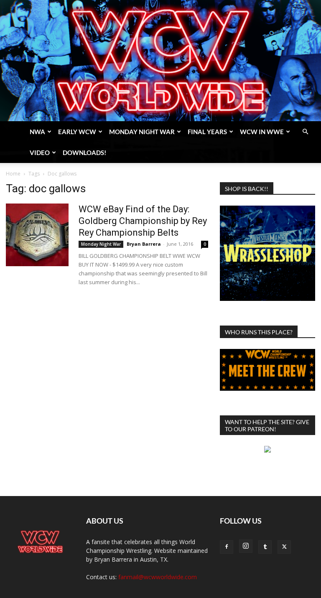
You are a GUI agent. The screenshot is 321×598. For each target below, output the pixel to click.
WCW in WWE (262, 131)
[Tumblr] (265, 547)
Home (13, 173)
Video (40, 152)
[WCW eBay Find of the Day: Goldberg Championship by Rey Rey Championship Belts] (37, 235)
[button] (305, 132)
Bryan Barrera (144, 244)
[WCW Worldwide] (160, 60)
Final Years (207, 131)
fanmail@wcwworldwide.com (157, 577)
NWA (37, 131)
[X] (284, 547)
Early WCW (77, 131)
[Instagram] (245, 546)
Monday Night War (142, 131)
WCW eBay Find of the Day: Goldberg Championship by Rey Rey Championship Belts (143, 221)
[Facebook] (226, 547)
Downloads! (84, 152)
